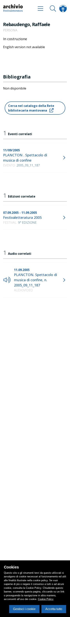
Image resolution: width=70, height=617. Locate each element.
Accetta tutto (53, 609)
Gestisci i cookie (24, 609)
